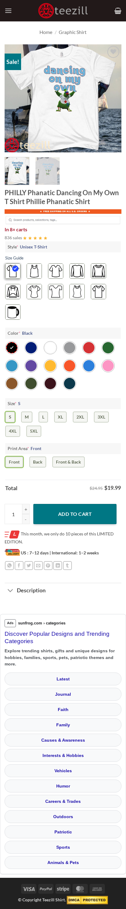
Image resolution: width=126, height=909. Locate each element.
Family (63, 724)
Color (20, 333)
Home (45, 32)
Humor (63, 786)
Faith (63, 709)
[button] (8, 10)
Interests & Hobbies (63, 755)
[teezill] (63, 11)
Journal (63, 694)
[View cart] (117, 10)
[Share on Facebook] (19, 565)
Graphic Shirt (73, 32)
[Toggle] (11, 591)
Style (27, 246)
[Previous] (14, 98)
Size (14, 403)
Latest (63, 678)
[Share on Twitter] (28, 565)
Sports (63, 847)
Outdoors (63, 816)
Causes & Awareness (63, 740)
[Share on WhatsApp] (9, 565)
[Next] (111, 98)
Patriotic (63, 831)
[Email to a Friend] (38, 565)
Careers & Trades (63, 801)
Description (31, 590)
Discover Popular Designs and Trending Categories (57, 638)
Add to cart (75, 514)
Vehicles (63, 770)
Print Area (24, 448)
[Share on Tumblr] (67, 565)
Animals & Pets (63, 862)
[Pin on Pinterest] (48, 565)
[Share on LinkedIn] (57, 565)
